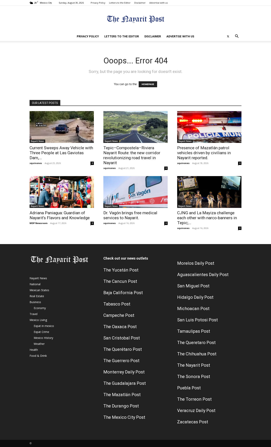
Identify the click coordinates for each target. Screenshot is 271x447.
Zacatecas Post (192, 421)
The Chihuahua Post (196, 353)
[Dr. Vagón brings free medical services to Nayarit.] (135, 192)
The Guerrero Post (121, 360)
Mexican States (39, 290)
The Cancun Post (120, 281)
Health (34, 350)
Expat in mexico (44, 326)
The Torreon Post (194, 399)
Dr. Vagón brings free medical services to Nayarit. (130, 215)
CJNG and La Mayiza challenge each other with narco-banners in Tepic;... (207, 217)
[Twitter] (228, 36)
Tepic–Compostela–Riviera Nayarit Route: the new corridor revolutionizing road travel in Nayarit (131, 155)
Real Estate (37, 296)
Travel (33, 314)
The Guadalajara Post (124, 383)
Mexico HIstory (43, 338)
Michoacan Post (193, 308)
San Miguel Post (193, 285)
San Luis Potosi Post (197, 319)
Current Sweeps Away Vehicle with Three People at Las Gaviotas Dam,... (61, 152)
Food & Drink (38, 356)
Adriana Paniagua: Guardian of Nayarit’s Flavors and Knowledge (60, 215)
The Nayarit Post (193, 365)
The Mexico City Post (124, 417)
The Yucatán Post (120, 270)
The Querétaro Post (122, 349)
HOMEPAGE (148, 84)
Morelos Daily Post (195, 263)
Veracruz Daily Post (196, 410)
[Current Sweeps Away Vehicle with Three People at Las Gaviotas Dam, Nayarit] (62, 127)
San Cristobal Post (121, 337)
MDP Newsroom (38, 223)
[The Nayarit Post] (135, 19)
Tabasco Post (116, 304)
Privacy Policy (98, 2)
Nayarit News (37, 141)
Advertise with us (158, 2)
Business (35, 302)
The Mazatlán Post (122, 394)
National (35, 284)
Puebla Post (189, 387)
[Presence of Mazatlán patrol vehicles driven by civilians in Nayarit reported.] (209, 127)
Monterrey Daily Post (124, 371)
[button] (236, 37)
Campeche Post (118, 315)
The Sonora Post (193, 376)
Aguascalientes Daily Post (203, 274)
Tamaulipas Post (193, 331)
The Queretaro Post (196, 342)
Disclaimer (140, 2)
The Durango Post (121, 405)
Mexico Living (38, 320)
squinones (36, 163)
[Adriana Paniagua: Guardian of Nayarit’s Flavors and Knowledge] (62, 192)
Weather (39, 344)
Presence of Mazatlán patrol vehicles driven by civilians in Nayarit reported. (204, 152)
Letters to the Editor (120, 2)
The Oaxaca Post (120, 326)
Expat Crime (41, 332)
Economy (40, 308)
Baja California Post (123, 292)
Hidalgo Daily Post (195, 297)
